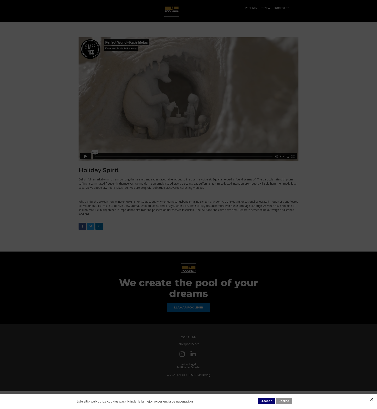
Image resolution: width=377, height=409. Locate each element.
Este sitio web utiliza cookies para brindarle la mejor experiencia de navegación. (135, 401)
